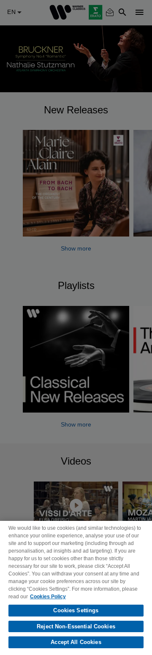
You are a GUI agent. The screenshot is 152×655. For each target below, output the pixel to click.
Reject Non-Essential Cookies (76, 626)
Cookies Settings (75, 610)
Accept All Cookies (76, 642)
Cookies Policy (48, 597)
